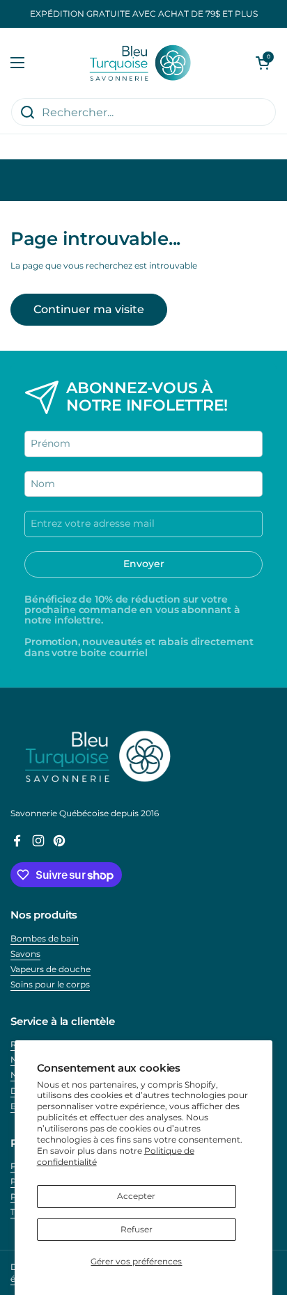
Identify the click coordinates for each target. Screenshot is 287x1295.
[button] (263, 63)
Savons (25, 953)
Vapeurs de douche (50, 969)
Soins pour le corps (50, 984)
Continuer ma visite (88, 309)
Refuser (137, 1229)
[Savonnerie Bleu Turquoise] (140, 62)
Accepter (136, 1196)
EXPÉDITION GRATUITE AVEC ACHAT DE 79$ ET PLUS (144, 14)
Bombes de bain (44, 938)
